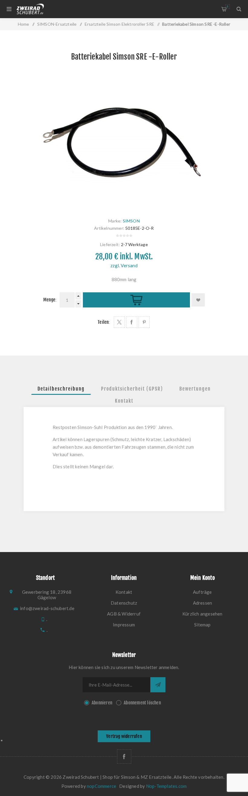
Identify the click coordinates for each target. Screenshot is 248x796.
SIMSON (131, 220)
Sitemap (202, 624)
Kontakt (124, 401)
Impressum (124, 624)
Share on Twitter (119, 322)
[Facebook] (124, 756)
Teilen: (104, 322)
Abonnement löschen (142, 703)
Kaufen (136, 300)
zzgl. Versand (124, 265)
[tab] (61, 389)
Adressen (202, 603)
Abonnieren (102, 703)
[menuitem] (124, 591)
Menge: (50, 300)
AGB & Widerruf (124, 613)
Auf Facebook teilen (131, 322)
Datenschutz (124, 603)
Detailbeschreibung (61, 389)
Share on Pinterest (144, 322)
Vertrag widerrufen (124, 736)
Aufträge (202, 592)
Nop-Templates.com (166, 786)
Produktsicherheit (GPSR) (132, 389)
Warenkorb (227, 6)
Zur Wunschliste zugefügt (198, 300)
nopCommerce (101, 786)
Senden (157, 684)
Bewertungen (195, 389)
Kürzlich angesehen (202, 613)
